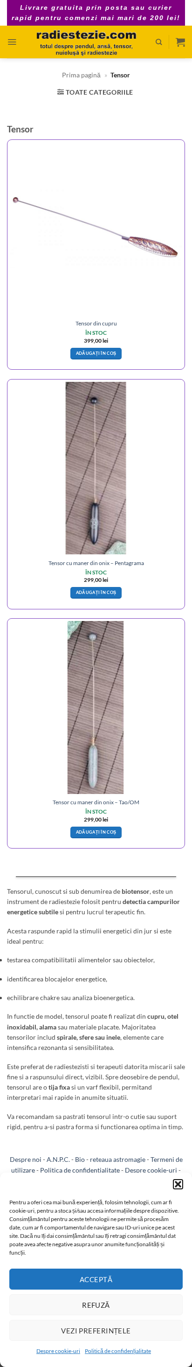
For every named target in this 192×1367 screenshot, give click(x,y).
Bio (80, 1159)
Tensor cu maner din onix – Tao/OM (96, 802)
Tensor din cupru (96, 323)
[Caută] (159, 42)
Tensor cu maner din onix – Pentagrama (96, 562)
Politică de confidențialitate (118, 1350)
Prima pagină (81, 75)
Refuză (96, 1305)
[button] (178, 1184)
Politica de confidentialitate (80, 1170)
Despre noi (25, 1159)
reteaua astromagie (117, 1159)
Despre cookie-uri (58, 1350)
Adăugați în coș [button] (96, 353)
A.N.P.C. (58, 1159)
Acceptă (96, 1279)
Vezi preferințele (96, 1330)
